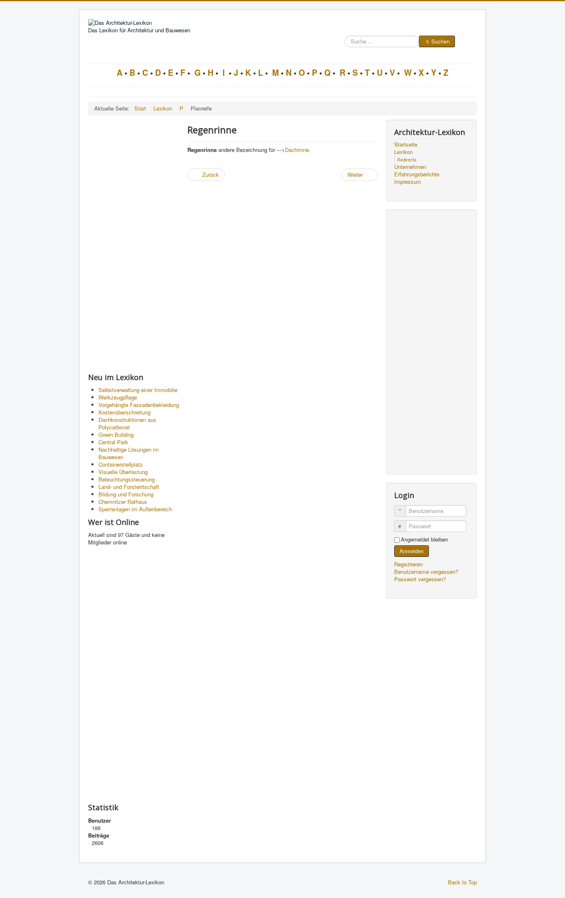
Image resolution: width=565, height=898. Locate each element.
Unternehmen (410, 167)
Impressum (407, 181)
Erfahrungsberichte (416, 174)
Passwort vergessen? (420, 579)
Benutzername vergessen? (426, 571)
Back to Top (462, 882)
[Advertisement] (133, 244)
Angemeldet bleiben (424, 539)
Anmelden (412, 551)
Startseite (405, 144)
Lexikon (403, 152)
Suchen (440, 41)
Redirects (407, 159)
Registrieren (409, 564)
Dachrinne (297, 150)
